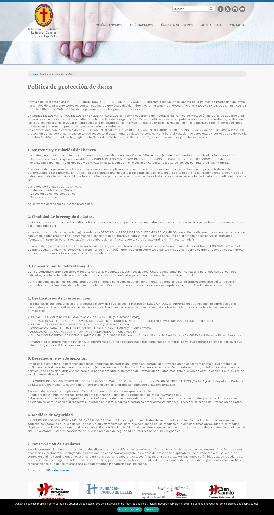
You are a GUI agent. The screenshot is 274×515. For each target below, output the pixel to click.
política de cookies (56, 470)
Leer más (151, 509)
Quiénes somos (109, 25)
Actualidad (211, 25)
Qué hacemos (141, 25)
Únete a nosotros (177, 25)
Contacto (237, 25)
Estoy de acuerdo (129, 509)
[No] (269, 507)
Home (34, 74)
